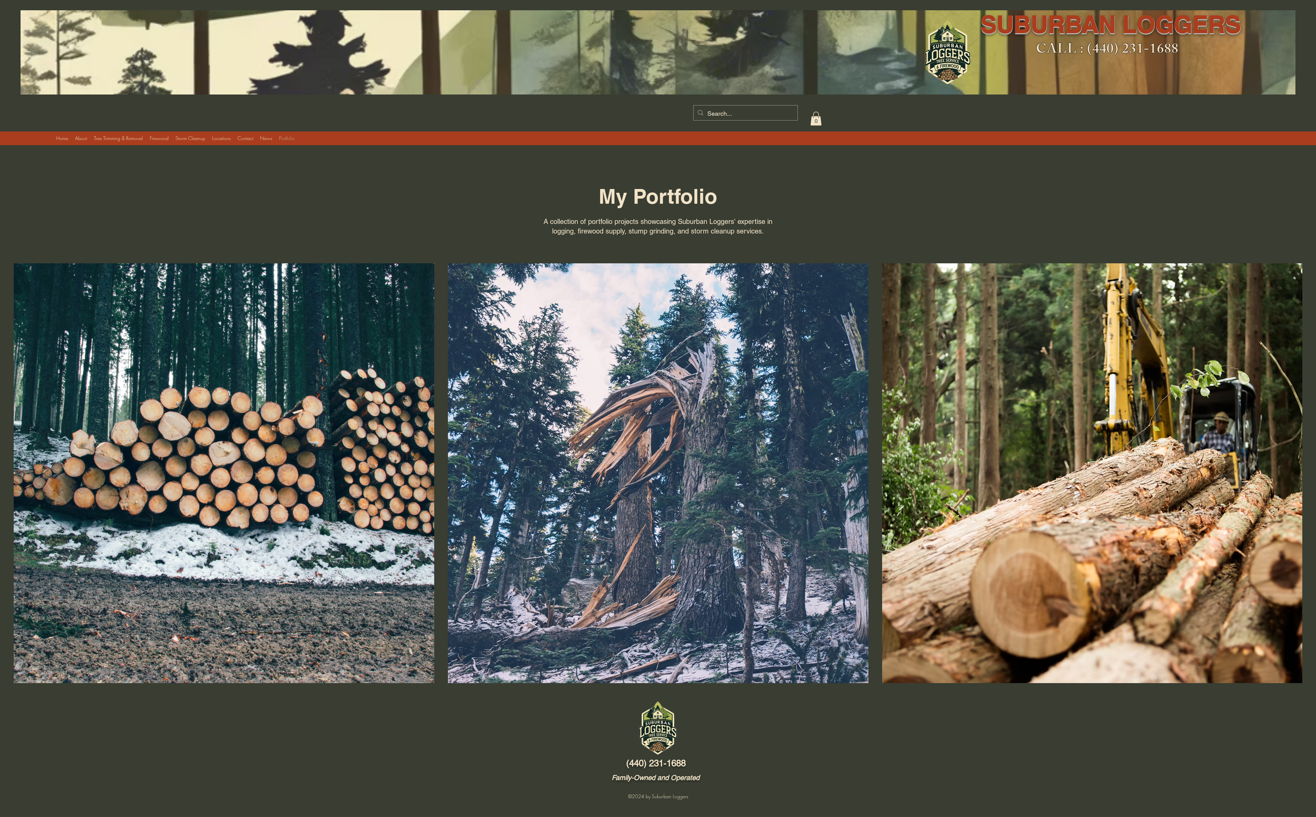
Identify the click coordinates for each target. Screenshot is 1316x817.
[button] (816, 119)
